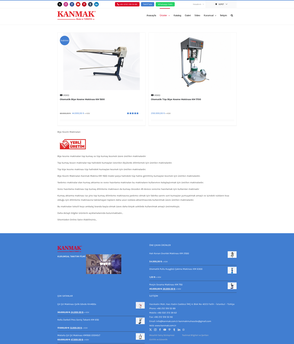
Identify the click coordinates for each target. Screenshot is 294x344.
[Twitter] (150, 329)
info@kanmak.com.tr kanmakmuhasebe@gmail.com (183, 321)
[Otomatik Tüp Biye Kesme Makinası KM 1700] (192, 61)
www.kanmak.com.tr (165, 325)
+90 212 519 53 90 (163, 317)
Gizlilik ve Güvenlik (158, 339)
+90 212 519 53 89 (166, 308)
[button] (232, 15)
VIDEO (65, 95)
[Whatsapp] (184, 329)
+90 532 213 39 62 (167, 312)
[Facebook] (160, 329)
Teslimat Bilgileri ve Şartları (195, 335)
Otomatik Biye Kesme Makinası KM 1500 (82, 99)
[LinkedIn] (179, 329)
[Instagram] (155, 329)
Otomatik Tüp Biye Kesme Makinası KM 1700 (176, 99)
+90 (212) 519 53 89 (128, 4)
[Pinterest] (169, 329)
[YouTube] (165, 329)
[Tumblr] (174, 329)
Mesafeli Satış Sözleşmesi (161, 335)
